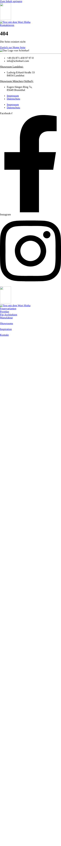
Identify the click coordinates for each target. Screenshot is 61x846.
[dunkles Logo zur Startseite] (5, 19)
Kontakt (4, 335)
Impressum (13, 95)
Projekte (4, 311)
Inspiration (6, 329)
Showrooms (6, 323)
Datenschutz (13, 98)
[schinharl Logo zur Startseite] (15, 22)
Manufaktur (6, 317)
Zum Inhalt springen (11, 1)
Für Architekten (8, 314)
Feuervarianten (8, 308)
